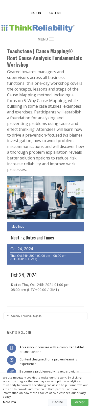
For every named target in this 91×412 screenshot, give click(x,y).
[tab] (45, 226)
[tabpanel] (45, 270)
